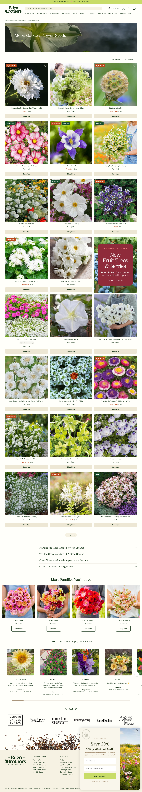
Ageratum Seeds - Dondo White (26, 281)
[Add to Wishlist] (45, 65)
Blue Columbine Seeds (71, 166)
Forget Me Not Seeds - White (26, 459)
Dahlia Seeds (53, 620)
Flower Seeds (42, 13)
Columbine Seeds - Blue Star (115, 224)
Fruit (82, 13)
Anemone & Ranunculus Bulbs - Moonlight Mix (115, 339)
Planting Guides (65, 770)
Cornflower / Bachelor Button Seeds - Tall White (26, 401)
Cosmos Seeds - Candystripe (26, 166)
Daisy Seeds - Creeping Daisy (115, 166)
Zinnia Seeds (19, 620)
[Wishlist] (129, 8)
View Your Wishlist (39, 770)
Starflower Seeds (115, 108)
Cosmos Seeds (123, 620)
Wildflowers (54, 13)
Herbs (75, 13)
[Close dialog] (137, 730)
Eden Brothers (13, 788)
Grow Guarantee (38, 767)
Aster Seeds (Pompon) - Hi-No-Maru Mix (115, 401)
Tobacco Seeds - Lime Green (71, 459)
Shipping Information (40, 762)
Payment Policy (46, 788)
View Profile (37, 760)
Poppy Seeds (88, 620)
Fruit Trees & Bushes (66, 2)
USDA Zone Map (66, 765)
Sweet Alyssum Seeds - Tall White (71, 401)
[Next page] (75, 535)
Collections (91, 13)
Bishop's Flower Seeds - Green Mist (70, 108)
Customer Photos (66, 774)
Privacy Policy (23, 788)
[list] (71, 672)
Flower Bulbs (29, 13)
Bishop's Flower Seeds (26, 224)
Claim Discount (99, 776)
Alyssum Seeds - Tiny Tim (26, 339)
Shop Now (26, 116)
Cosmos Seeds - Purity (71, 224)
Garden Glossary (66, 762)
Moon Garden (35, 20)
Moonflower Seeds (71, 339)
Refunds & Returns (39, 765)
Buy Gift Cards (38, 772)
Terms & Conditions (34, 788)
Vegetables (66, 13)
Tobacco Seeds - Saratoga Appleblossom (115, 517)
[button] (30, 13)
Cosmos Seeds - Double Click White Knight (26, 108)
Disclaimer (55, 788)
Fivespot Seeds (115, 459)
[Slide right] (137, 674)
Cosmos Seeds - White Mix (70, 281)
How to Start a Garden (68, 767)
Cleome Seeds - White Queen (71, 517)
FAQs (62, 760)
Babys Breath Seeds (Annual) (26, 517)
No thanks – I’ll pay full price (100, 781)
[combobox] (63, 8)
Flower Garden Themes (24, 20)
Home (6, 20)
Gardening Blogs (66, 772)
